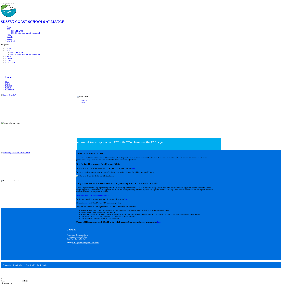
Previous (84, 100)
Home (9, 27)
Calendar (10, 37)
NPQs (9, 35)
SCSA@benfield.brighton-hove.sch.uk (85, 243)
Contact (9, 39)
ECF (8, 29)
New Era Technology (40, 265)
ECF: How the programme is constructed (25, 33)
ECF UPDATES (17, 31)
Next (83, 102)
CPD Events (11, 41)
